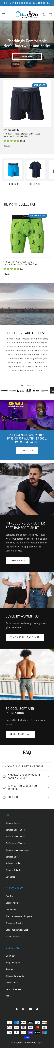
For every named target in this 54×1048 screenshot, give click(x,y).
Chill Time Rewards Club (17, 930)
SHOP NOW (27, 56)
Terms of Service (13, 989)
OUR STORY (27, 450)
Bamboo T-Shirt (13, 870)
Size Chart (10, 956)
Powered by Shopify (34, 1043)
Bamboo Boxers (13, 823)
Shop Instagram (13, 962)
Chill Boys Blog (12, 903)
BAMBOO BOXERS (11, 129)
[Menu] (3, 14)
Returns (9, 969)
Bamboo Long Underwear (17, 850)
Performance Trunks (15, 843)
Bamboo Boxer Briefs (15, 830)
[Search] (43, 14)
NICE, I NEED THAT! (20, 734)
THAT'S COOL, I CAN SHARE (24, 637)
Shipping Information (15, 976)
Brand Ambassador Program (19, 916)
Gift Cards (10, 877)
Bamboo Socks (13, 857)
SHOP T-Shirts (17, 560)
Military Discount (13, 936)
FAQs (8, 996)
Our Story (10, 896)
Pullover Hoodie (13, 863)
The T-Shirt (36, 183)
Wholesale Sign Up (14, 923)
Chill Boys (22, 1043)
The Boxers (13, 183)
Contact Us (11, 909)
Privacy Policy (12, 982)
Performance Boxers (15, 836)
